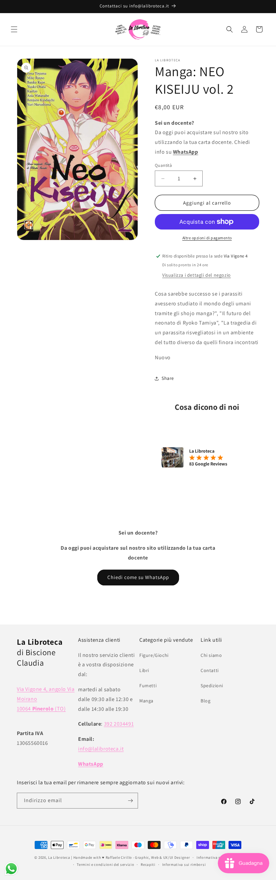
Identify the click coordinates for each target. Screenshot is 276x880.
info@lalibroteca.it (101, 748)
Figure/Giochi (154, 655)
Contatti (210, 670)
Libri (144, 670)
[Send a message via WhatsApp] (11, 869)
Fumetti (148, 685)
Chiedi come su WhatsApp (138, 577)
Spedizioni (212, 685)
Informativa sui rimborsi (184, 864)
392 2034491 (119, 723)
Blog (205, 701)
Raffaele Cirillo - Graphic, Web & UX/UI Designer (148, 857)
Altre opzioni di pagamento (207, 237)
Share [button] (168, 378)
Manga (146, 701)
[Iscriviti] (130, 801)
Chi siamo (211, 655)
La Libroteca (59, 857)
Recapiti (148, 864)
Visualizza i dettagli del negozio (196, 275)
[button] (14, 29)
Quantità (163, 165)
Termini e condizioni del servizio (105, 864)
